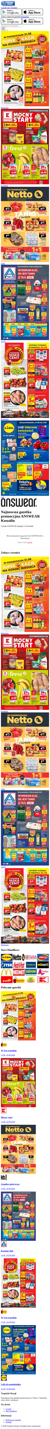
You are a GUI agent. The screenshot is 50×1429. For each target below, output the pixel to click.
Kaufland (4, 186)
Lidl (2, 497)
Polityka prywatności (13, 1420)
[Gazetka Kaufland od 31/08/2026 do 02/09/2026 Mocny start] (18, 1107)
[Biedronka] (25, 106)
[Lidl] (25, 495)
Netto (3, 264)
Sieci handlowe (11, 1411)
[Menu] (7, 30)
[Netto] (25, 261)
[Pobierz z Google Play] (11, 15)
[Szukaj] (3, 29)
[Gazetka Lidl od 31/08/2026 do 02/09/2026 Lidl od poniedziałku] (18, 1374)
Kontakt (14, 8)
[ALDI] (25, 339)
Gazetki (4, 8)
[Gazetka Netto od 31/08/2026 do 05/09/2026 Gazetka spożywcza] (18, 1173)
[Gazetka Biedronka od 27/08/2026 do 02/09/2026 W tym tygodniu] (18, 1307)
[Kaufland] (25, 184)
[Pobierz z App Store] (32, 15)
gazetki (29, 542)
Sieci (9, 8)
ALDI (3, 342)
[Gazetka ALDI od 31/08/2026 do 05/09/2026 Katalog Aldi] (18, 1240)
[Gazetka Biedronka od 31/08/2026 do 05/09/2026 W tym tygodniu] (18, 1040)
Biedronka (25, 17)
